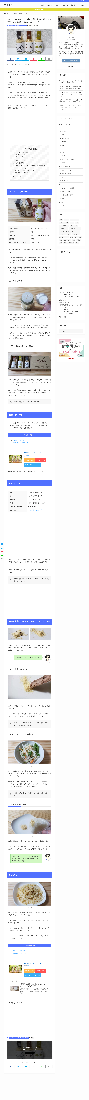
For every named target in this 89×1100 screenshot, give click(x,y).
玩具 (65, 243)
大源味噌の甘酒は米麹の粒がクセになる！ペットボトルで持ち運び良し (34, 985)
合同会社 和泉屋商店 (20, 440)
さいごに (18, 176)
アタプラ (8, 5)
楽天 (63, 134)
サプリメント (76, 234)
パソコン (61, 237)
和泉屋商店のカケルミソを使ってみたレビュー (30, 165)
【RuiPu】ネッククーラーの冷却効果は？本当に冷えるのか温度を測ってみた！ (70, 94)
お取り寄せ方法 (20, 160)
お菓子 (72, 222)
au (62, 127)
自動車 (63, 184)
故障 (69, 240)
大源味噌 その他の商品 (20, 442)
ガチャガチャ (69, 231)
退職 (63, 206)
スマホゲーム (65, 180)
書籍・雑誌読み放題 (67, 173)
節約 (77, 243)
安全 (76, 237)
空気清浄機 (71, 243)
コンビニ (68, 234)
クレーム (77, 231)
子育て (63, 155)
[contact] (81, 1)
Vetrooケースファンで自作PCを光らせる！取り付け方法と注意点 (70, 82)
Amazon (64, 131)
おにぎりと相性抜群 (23, 172)
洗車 (63, 198)
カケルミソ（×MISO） (23, 152)
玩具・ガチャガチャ (67, 177)
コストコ (64, 152)
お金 (77, 222)
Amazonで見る (29, 460)
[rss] (79, 1)
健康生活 (64, 141)
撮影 (65, 240)
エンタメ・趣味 (65, 166)
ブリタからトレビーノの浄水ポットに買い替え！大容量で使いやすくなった (70, 87)
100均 (60, 220)
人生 (67, 237)
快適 (30, 25)
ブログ (63, 162)
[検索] (84, 1)
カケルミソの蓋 (22, 154)
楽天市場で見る (41, 460)
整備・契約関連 (66, 191)
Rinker (28, 455)
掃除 (63, 145)
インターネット (63, 228)
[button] (10, 59)
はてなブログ (74, 225)
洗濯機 (78, 240)
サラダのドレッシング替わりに (26, 170)
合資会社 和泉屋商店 (35, 510)
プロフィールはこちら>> (71, 60)
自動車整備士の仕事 (67, 195)
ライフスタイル (12, 25)
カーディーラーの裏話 (68, 188)
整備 (73, 240)
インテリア (72, 228)
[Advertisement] (29, 127)
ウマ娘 (79, 228)
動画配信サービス (66, 170)
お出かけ (61, 222)
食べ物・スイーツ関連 (21, 25)
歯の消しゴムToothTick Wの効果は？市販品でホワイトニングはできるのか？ (70, 100)
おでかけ (76, 220)
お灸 (67, 222)
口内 (71, 237)
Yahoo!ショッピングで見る (32, 464)
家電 (63, 148)
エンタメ (61, 231)
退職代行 (63, 202)
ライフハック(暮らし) (68, 138)
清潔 (60, 243)
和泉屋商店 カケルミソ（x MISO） (33, 452)
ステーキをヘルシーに (24, 168)
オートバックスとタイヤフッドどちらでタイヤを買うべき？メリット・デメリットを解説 (70, 107)
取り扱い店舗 (20, 163)
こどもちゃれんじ (63, 225)
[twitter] (77, 1)
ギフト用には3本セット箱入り (26, 157)
